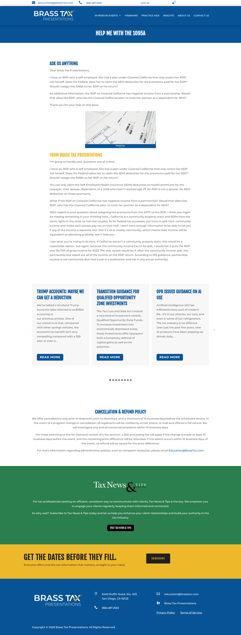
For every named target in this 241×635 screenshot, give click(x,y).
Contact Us (201, 15)
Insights (168, 15)
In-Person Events (106, 15)
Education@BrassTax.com (186, 450)
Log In (145, 2)
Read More (50, 357)
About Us (184, 15)
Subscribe (158, 558)
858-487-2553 (94, 2)
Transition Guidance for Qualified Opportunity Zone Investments (118, 297)
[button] (214, 329)
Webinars (131, 15)
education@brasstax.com (55, 2)
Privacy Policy (166, 612)
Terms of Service (191, 612)
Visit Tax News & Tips (120, 527)
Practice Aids (150, 15)
